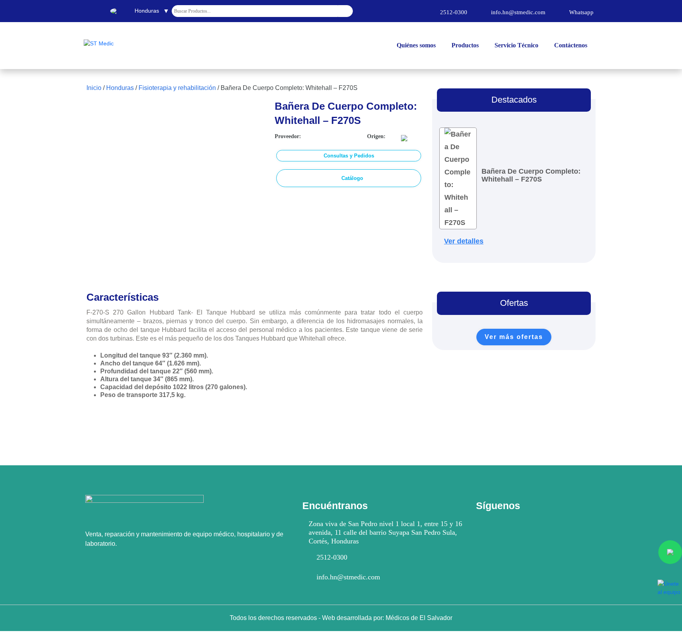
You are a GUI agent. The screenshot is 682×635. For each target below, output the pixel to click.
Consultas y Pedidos (349, 156)
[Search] (345, 11)
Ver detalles (463, 241)
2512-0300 (332, 557)
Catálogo (352, 178)
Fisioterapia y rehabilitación (177, 87)
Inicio (93, 87)
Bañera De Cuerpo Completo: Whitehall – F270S (531, 175)
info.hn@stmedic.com (348, 577)
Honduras (120, 87)
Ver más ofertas (514, 336)
